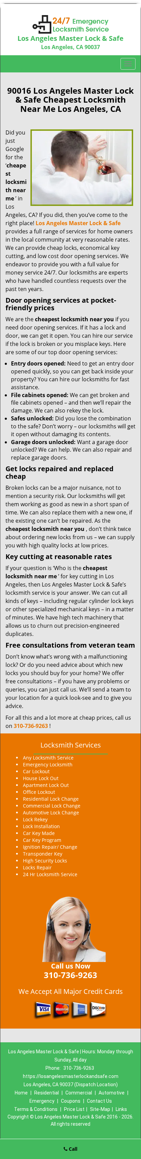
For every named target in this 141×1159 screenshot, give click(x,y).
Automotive (112, 1093)
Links (121, 1109)
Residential (46, 1093)
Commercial (78, 1093)
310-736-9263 (31, 726)
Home (21, 1093)
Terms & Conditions (35, 1109)
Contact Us (99, 1101)
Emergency (41, 1101)
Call (72, 1149)
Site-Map (100, 1109)
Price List (74, 1109)
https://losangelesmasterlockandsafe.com (70, 1076)
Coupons (70, 1101)
